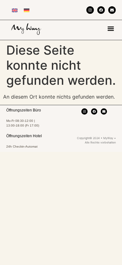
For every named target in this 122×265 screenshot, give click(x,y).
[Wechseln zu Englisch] (15, 10)
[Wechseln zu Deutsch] (27, 10)
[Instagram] (90, 10)
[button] (110, 28)
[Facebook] (101, 10)
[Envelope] (112, 10)
